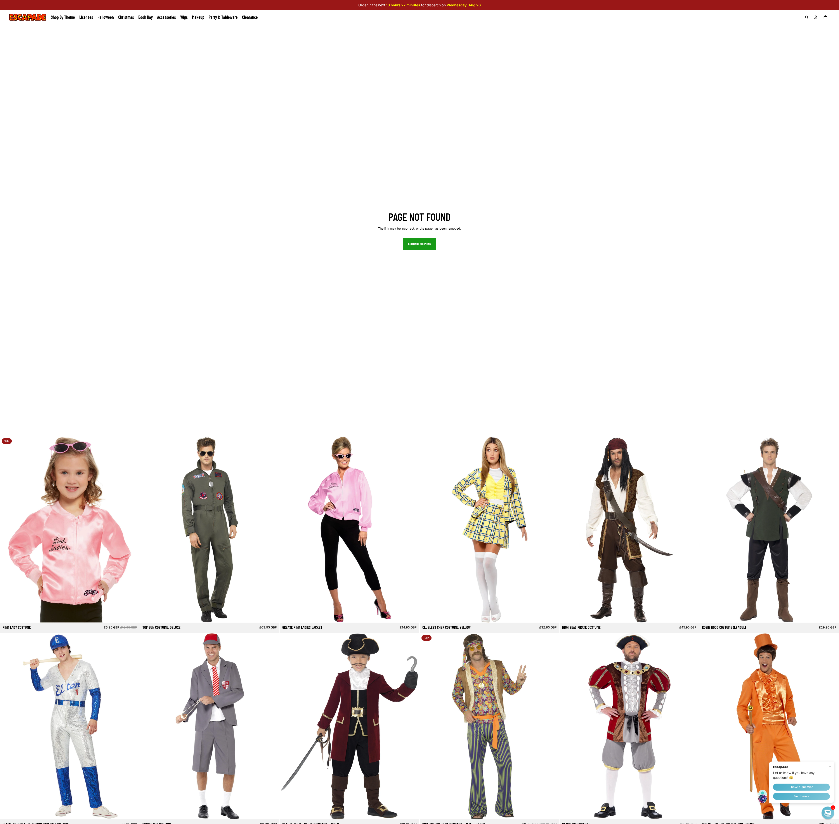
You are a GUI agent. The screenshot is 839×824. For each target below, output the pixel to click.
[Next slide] (133, 529)
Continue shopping (419, 244)
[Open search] (806, 17)
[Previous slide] (6, 529)
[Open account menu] (816, 17)
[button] (828, 813)
